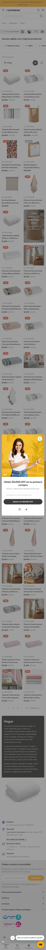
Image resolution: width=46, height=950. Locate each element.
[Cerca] (40, 439)
